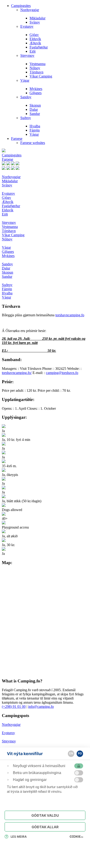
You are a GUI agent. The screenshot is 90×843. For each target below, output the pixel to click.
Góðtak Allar (45, 827)
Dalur (34, 109)
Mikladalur (37, 18)
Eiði (33, 51)
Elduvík (35, 39)
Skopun (35, 105)
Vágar (24, 80)
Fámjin (35, 130)
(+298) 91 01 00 (14, 706)
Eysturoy (26, 26)
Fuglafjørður (39, 47)
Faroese (16, 138)
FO (80, 753)
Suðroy (25, 118)
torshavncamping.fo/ (17, 373)
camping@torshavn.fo (62, 373)
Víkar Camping (41, 76)
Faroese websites (32, 143)
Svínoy (35, 22)
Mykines (36, 89)
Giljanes (36, 93)
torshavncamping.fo (69, 315)
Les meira (19, 836)
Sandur (35, 114)
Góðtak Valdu (45, 815)
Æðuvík (35, 43)
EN (71, 753)
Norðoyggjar (29, 10)
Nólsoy (35, 68)
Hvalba (35, 126)
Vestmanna (37, 64)
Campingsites (21, 6)
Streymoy (27, 55)
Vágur (34, 134)
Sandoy (25, 97)
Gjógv (34, 35)
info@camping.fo (41, 706)
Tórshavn (36, 72)
